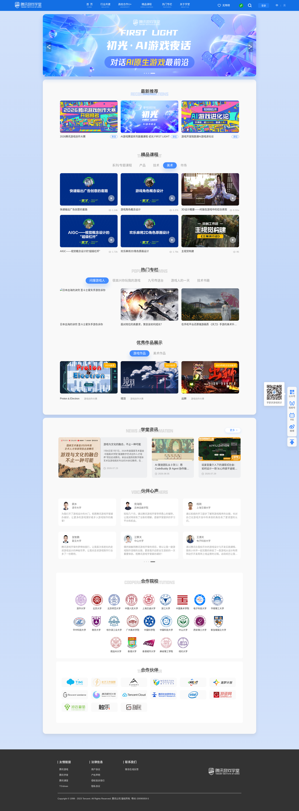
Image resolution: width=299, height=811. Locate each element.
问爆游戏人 (97, 280)
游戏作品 (139, 353)
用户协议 (95, 769)
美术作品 (159, 353)
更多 (233, 430)
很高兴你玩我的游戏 (126, 280)
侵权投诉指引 (98, 780)
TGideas (63, 786)
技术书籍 (203, 280)
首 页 (89, 5)
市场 (183, 165)
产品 (142, 165)
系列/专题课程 (122, 165)
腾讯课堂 (63, 780)
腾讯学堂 (63, 775)
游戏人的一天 (180, 280)
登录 (263, 5)
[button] (146, 73)
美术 (170, 165)
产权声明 (95, 775)
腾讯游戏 (63, 769)
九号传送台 (156, 280)
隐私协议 (95, 786)
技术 (156, 165)
